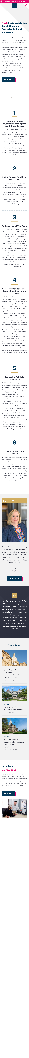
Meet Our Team (14, 578)
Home (3, 97)
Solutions (8, 97)
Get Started (8, 79)
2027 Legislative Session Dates (14, 1)
